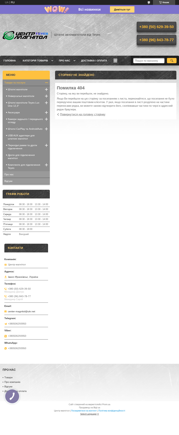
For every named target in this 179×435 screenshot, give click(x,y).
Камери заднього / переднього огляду (25, 121)
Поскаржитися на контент (84, 411)
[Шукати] (172, 60)
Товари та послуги (14, 82)
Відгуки (8, 181)
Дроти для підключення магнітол (21, 157)
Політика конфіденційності (111, 411)
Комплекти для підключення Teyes (24, 166)
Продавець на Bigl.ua (89, 407)
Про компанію (12, 382)
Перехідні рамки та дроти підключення (22, 147)
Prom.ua (106, 404)
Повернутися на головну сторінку (82, 114)
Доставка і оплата (94, 60)
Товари (8, 377)
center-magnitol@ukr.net (21, 311)
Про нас (64, 60)
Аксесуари (14, 112)
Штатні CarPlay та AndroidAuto (25, 128)
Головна (9, 60)
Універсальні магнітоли (21, 96)
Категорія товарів (35, 60)
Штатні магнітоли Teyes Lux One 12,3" (23, 104)
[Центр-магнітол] (25, 34)
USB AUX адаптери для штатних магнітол (21, 137)
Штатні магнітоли (17, 89)
